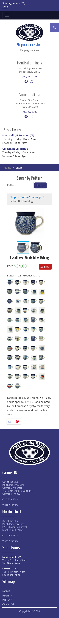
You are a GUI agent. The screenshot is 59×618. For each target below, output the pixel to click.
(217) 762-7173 (29, 76)
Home (7, 167)
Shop (13, 197)
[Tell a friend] (9, 421)
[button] (49, 222)
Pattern (11, 185)
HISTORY (7, 599)
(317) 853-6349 (29, 111)
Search (40, 185)
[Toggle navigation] (7, 15)
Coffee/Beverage (31, 197)
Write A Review (10, 504)
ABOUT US (8, 603)
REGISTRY (8, 595)
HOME (6, 591)
